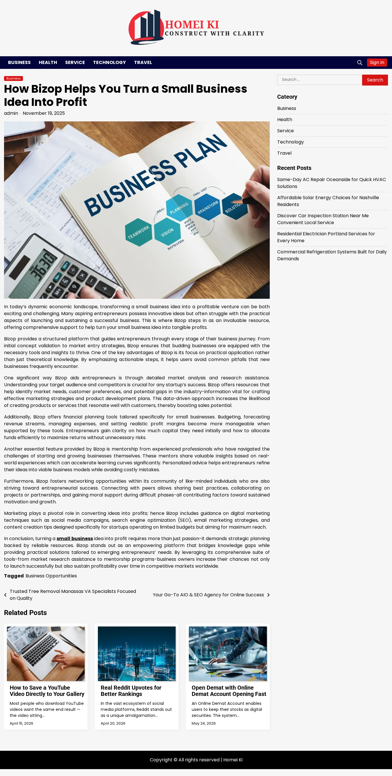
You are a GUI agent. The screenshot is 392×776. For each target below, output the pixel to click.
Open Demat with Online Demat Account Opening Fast (229, 690)
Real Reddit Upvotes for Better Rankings (131, 690)
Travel (143, 62)
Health (48, 62)
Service (75, 62)
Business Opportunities (51, 576)
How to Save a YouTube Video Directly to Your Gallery (47, 690)
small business (75, 538)
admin (11, 113)
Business (19, 62)
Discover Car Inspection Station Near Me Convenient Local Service (323, 219)
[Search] (360, 62)
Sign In (377, 62)
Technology (109, 62)
